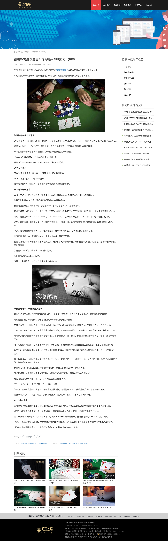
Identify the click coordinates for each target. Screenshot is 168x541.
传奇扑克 (27, 52)
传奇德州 (36, 52)
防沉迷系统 (68, 525)
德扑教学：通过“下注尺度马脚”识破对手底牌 (139, 165)
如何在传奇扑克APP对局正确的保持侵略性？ (139, 142)
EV (39, 437)
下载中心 (138, 5)
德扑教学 (127, 89)
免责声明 (77, 525)
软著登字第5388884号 (85, 531)
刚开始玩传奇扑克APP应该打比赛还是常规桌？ (139, 124)
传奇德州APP (62, 70)
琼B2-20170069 (118, 531)
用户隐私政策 (86, 525)
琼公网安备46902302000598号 (109, 534)
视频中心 (127, 5)
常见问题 (127, 95)
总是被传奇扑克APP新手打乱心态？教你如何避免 (139, 159)
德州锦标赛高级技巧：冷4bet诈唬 (34, 443)
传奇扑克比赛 (129, 78)
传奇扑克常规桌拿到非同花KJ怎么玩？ (138, 112)
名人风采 (148, 5)
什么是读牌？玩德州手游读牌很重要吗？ (139, 136)
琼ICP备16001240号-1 (78, 534)
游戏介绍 (117, 5)
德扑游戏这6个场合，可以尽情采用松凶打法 (139, 148)
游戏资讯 (127, 84)
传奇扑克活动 (129, 72)
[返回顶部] (165, 47)
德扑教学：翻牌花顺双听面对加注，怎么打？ (139, 153)
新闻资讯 (106, 5)
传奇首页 (95, 5)
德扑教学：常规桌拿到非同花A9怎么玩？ (139, 130)
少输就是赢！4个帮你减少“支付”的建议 (74, 443)
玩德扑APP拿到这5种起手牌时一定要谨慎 (139, 118)
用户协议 (95, 525)
